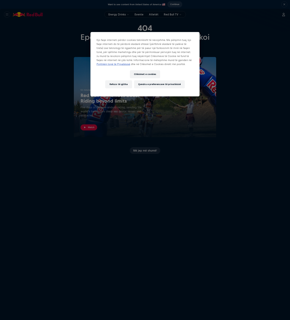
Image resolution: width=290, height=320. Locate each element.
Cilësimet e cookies (145, 74)
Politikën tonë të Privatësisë (113, 64)
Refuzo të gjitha (119, 84)
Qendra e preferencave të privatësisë (159, 84)
